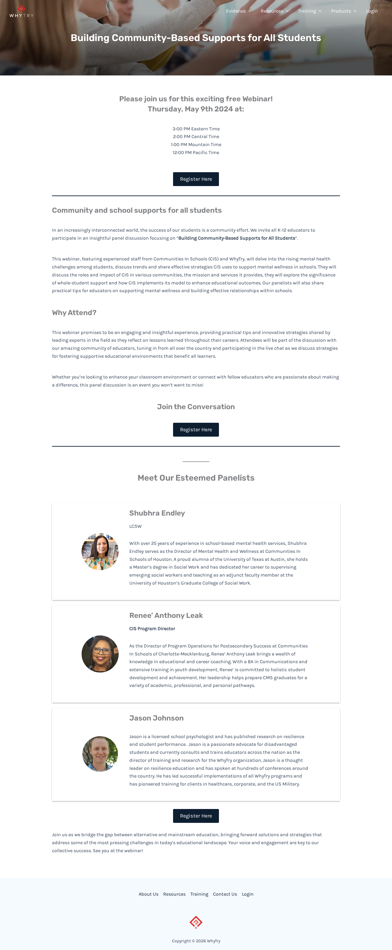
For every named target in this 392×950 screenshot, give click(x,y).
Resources (174, 894)
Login (248, 894)
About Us (148, 894)
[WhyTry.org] (21, 10)
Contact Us (225, 894)
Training (199, 894)
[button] (248, 11)
